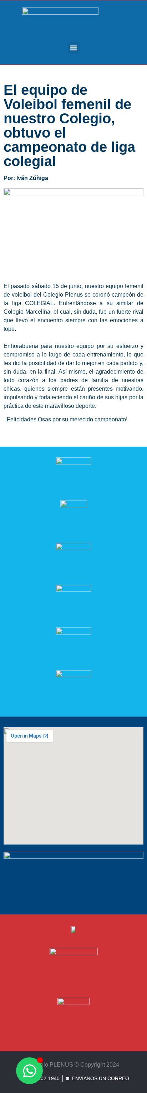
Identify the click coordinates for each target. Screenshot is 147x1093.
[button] (74, 48)
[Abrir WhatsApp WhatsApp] (29, 1070)
